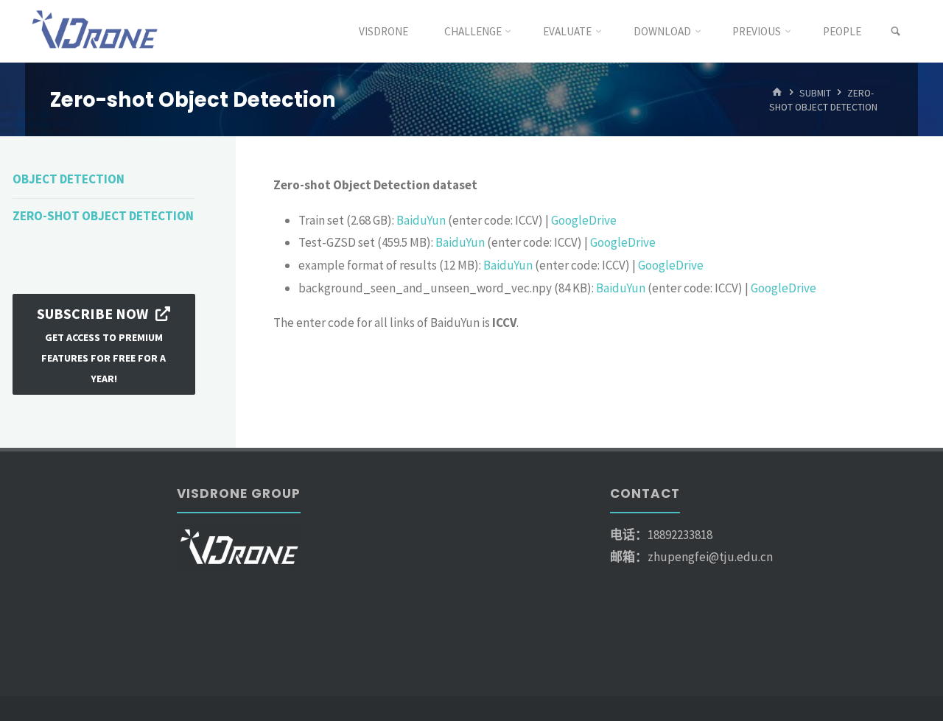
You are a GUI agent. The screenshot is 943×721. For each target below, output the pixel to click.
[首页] (777, 92)
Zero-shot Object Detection (103, 216)
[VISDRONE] (96, 31)
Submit (815, 92)
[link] (895, 31)
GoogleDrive (584, 220)
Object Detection (69, 179)
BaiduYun (421, 220)
